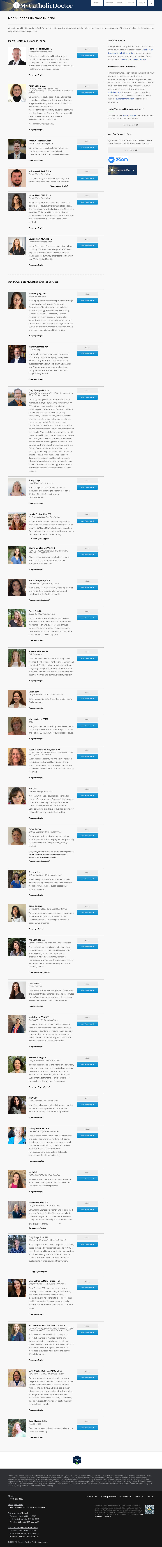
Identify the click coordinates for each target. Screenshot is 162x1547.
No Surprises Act (108, 1496)
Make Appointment (87, 56)
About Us (139, 1496)
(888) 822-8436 (16, 1499)
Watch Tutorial (129, 125)
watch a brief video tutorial (134, 59)
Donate (131, 3)
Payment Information (124, 98)
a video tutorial (129, 115)
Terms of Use (91, 1496)
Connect (142, 3)
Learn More (129, 150)
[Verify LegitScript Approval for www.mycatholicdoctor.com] (81, 1460)
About (119, 3)
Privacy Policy (125, 1496)
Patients (96, 3)
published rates (115, 92)
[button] (151, 3)
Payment (109, 3)
